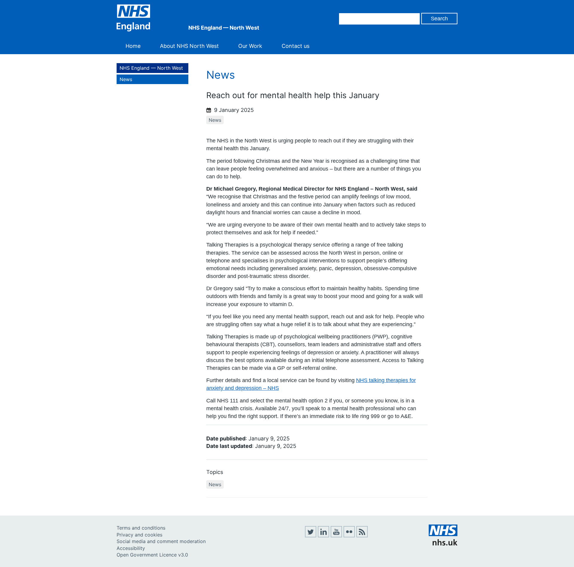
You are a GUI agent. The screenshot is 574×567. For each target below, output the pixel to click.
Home (133, 46)
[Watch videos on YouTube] (336, 536)
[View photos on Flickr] (349, 536)
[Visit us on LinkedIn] (323, 536)
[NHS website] (443, 544)
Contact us (295, 46)
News (126, 79)
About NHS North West (189, 46)
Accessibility (131, 548)
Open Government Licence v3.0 (152, 555)
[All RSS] (362, 536)
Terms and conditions (141, 528)
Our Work (250, 46)
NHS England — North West (151, 68)
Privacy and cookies (139, 535)
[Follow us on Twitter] (310, 536)
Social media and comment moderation (161, 541)
